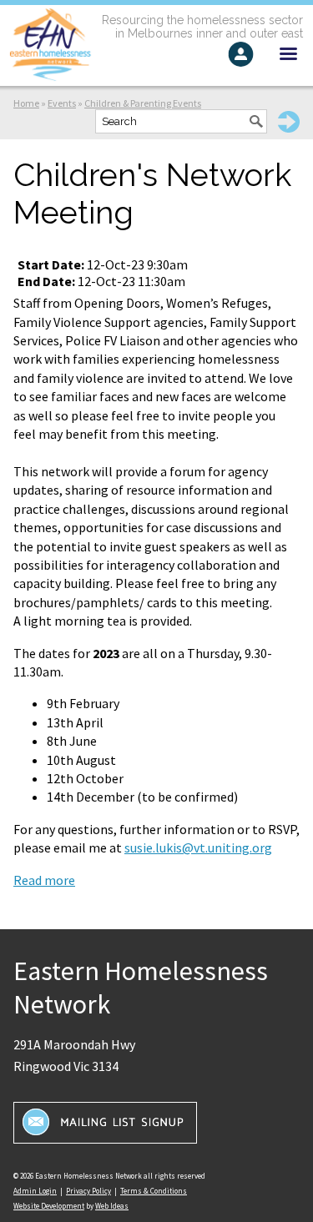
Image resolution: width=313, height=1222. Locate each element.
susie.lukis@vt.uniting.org (198, 847)
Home (26, 103)
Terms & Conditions (153, 1190)
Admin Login (35, 1190)
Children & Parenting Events (142, 103)
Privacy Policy (88, 1190)
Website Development (48, 1205)
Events (62, 103)
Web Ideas (112, 1205)
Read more (44, 880)
